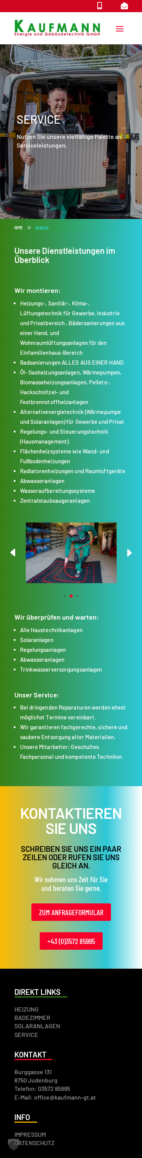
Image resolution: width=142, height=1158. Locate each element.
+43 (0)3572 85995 (71, 941)
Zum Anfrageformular (71, 912)
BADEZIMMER (32, 1017)
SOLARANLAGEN (37, 1025)
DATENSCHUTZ (34, 1142)
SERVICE (26, 1034)
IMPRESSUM (30, 1134)
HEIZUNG (26, 1009)
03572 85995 (54, 1088)
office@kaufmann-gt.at (65, 1097)
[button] (129, 552)
